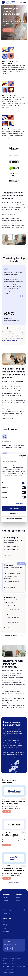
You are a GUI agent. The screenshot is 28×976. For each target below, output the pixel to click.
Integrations (6, 931)
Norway (11, 958)
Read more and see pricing (14, 636)
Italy (23, 966)
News (4, 907)
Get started (8, 30)
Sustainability (7, 910)
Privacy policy (7, 913)
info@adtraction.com (10, 944)
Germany (14, 964)
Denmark (18, 958)
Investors (6, 904)
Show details (19, 503)
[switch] (24, 487)
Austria (13, 966)
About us (5, 897)
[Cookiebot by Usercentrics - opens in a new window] (19, 456)
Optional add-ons (8, 555)
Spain (15, 961)
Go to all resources (14, 882)
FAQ (4, 928)
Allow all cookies (14, 508)
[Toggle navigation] (24, 2)
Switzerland (6, 966)
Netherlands (6, 964)
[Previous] (10, 328)
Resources (6, 922)
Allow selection (14, 513)
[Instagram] (11, 948)
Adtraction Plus (19, 904)
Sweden (5, 958)
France (18, 966)
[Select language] (21, 2)
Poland (11, 961)
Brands (17, 897)
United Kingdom (8, 969)
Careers (5, 900)
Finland (5, 961)
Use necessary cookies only (14, 518)
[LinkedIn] (6, 948)
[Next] (18, 328)
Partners (18, 900)
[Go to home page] (8, 2)
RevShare (18, 907)
